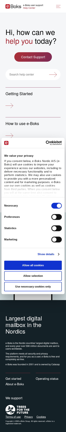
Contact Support (33, 56)
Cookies (41, 417)
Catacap (55, 364)
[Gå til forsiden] (13, 6)
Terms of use (13, 417)
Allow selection (33, 276)
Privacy (28, 417)
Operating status (47, 378)
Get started (13, 378)
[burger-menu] (58, 6)
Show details (46, 254)
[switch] (56, 217)
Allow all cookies (33, 265)
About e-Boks (15, 384)
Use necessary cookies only (33, 286)
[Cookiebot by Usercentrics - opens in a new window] (46, 142)
